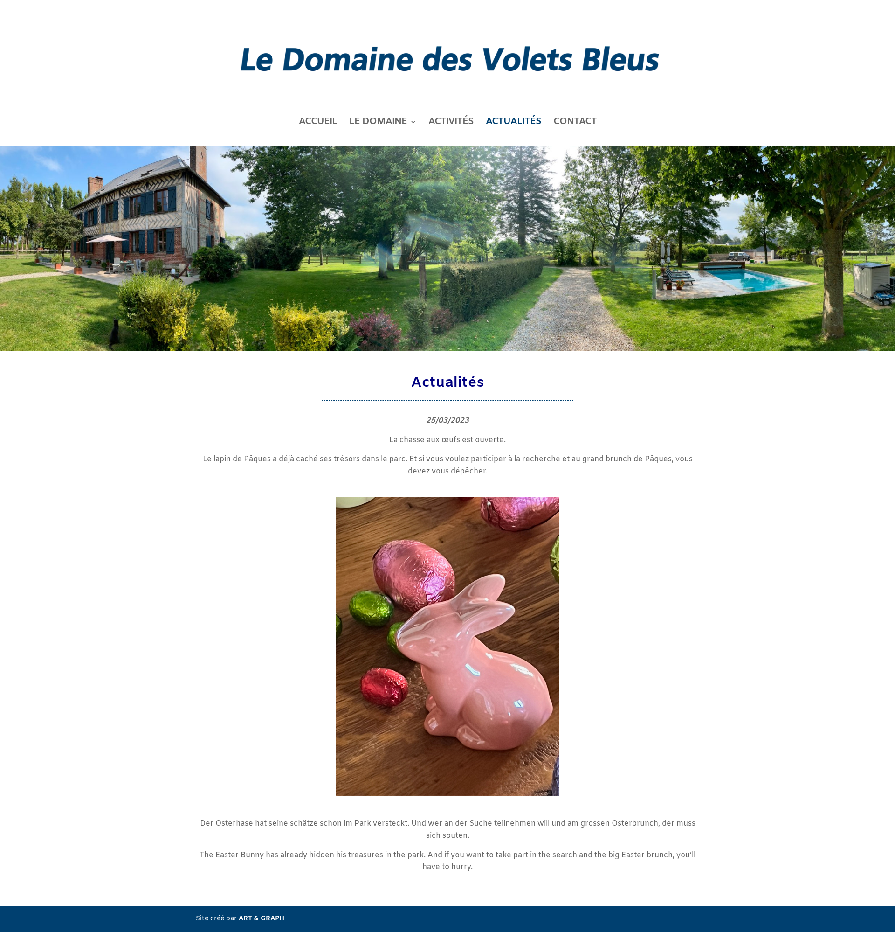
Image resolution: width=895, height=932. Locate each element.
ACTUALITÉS (513, 123)
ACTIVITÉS (451, 123)
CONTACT (575, 123)
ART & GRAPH (261, 918)
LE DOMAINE (378, 123)
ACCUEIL (318, 123)
